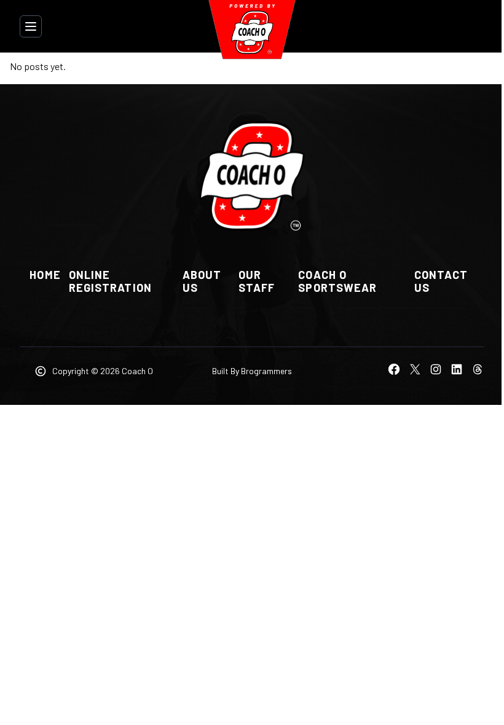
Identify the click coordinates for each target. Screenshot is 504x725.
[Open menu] (31, 26)
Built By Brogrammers (252, 371)
